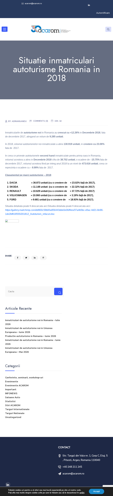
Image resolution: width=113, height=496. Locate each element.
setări (81, 492)
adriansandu (19, 121)
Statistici (10, 401)
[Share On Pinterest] (43, 258)
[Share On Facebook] (17, 258)
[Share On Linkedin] (34, 258)
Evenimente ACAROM (17, 385)
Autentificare (103, 13)
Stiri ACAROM (12, 405)
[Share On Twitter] (26, 258)
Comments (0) (40, 121)
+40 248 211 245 (72, 467)
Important (10, 389)
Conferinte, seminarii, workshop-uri (24, 377)
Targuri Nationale (14, 413)
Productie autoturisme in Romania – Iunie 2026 (30, 336)
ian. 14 (58, 121)
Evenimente (11, 381)
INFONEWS (11, 393)
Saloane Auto (12, 397)
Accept (96, 491)
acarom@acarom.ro (33, 3)
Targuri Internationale (17, 409)
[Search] (58, 291)
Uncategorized (13, 417)
